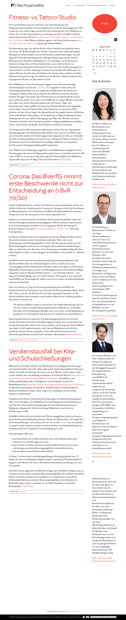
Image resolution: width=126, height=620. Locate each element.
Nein (87, 617)
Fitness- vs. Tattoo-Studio (42, 17)
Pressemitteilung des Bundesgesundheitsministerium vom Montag (55, 385)
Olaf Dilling (65, 160)
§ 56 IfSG (64, 423)
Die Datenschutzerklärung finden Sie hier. (103, 617)
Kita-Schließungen (50, 379)
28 (108, 67)
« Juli (94, 73)
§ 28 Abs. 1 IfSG (43, 88)
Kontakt (104, 24)
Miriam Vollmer (74, 335)
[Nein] (124, 617)
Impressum (69, 611)
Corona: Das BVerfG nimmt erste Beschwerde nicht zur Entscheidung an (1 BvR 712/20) (46, 187)
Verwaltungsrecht (24, 165)
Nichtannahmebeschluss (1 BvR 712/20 (52, 229)
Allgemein (22, 340)
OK (84, 617)
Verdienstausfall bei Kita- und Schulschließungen (42, 355)
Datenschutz (76, 611)
